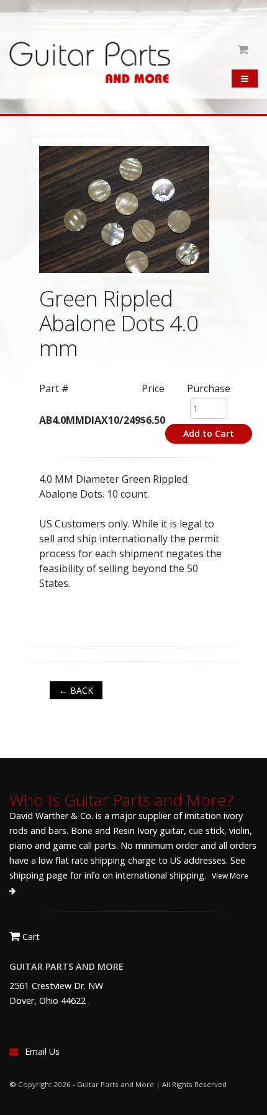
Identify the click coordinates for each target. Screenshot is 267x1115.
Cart (30, 937)
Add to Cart (208, 433)
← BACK (76, 690)
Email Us (42, 1051)
